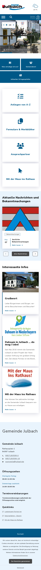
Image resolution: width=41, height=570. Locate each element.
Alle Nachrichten (20, 254)
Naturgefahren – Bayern (13, 516)
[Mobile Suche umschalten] (11, 17)
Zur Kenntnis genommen (20, 561)
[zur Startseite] (13, 7)
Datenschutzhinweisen (20, 555)
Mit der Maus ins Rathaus (14, 520)
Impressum (20, 568)
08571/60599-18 (12, 458)
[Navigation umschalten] (3, 17)
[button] (35, 254)
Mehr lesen (16, 245)
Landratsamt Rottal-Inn (13, 512)
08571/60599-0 (12, 455)
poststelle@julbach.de (14, 462)
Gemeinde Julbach (20, 431)
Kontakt (20, 534)
